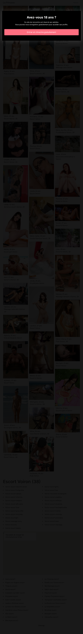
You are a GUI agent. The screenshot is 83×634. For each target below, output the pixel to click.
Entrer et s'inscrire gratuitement (41, 32)
